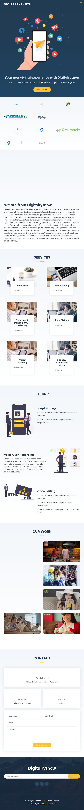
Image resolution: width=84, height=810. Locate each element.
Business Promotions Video (62, 362)
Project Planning (22, 361)
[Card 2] (59, 574)
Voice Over (22, 285)
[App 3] (59, 598)
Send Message (42, 745)
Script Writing (61, 320)
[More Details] (64, 550)
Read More (19, 291)
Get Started (42, 89)
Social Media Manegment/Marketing (22, 323)
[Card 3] (59, 621)
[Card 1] (20, 621)
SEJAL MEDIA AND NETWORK (46, 804)
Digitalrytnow (17, 4)
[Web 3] (59, 550)
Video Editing (62, 285)
